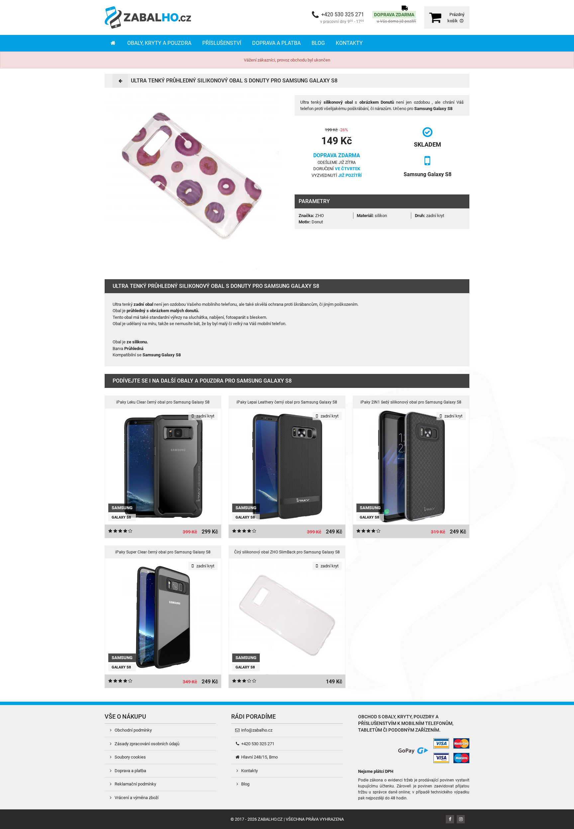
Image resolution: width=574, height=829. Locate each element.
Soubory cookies (130, 757)
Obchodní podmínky (133, 730)
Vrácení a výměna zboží (136, 797)
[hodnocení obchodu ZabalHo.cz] (370, 750)
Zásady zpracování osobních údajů (146, 743)
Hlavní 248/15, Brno (259, 757)
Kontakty (349, 43)
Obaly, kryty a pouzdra (159, 43)
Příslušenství (221, 43)
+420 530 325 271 (257, 743)
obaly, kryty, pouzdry (408, 716)
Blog (318, 43)
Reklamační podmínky (135, 783)
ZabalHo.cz (270, 819)
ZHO (319, 215)
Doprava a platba (276, 43)
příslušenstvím (377, 723)
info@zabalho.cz (256, 730)
